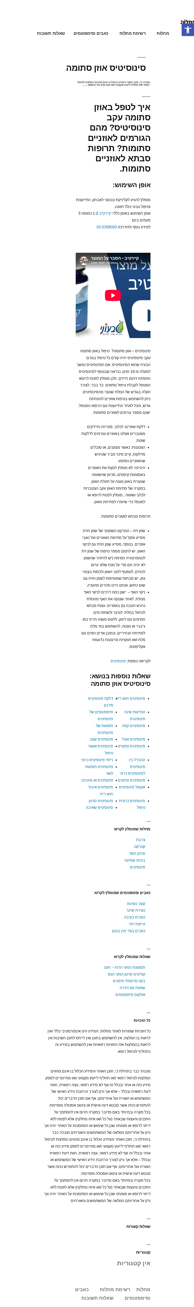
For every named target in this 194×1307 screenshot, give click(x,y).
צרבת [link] (140, 840)
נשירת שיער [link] (135, 910)
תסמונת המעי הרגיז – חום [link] (124, 967)
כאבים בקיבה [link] (134, 917)
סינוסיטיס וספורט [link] (131, 746)
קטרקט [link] (139, 847)
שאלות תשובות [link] (51, 33)
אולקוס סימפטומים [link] (130, 995)
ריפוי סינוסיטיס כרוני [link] (97, 760)
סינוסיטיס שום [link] (101, 739)
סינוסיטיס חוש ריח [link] (130, 698)
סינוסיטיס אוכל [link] (133, 739)
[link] (188, 30)
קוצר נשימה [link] (136, 904)
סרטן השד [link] (137, 853)
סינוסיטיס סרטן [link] (101, 801)
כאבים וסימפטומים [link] (91, 33)
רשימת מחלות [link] (132, 33)
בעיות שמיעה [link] (134, 860)
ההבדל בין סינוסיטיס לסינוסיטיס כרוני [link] (132, 767)
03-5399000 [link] (107, 227)
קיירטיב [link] (105, 213)
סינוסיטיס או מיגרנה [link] (97, 780)
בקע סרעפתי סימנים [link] (129, 981)
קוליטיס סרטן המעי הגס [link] (126, 974)
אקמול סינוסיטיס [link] (132, 787)
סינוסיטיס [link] (118, 661)
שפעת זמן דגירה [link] (132, 988)
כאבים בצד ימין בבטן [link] (128, 931)
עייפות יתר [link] (137, 924)
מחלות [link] (163, 33)
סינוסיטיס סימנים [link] (131, 780)
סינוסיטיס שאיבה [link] (99, 807)
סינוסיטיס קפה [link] (133, 726)
